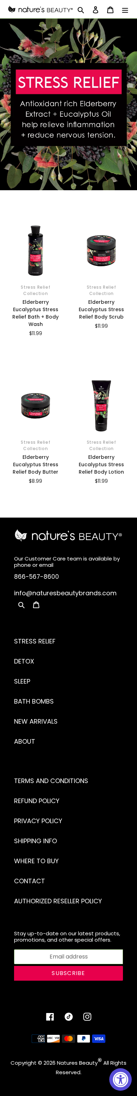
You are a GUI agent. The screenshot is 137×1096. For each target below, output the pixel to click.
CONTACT (29, 881)
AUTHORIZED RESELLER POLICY (58, 901)
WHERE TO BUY (36, 861)
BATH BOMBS (34, 701)
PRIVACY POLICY (38, 820)
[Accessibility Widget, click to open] (120, 1079)
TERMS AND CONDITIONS (51, 780)
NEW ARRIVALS (36, 721)
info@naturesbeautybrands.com (65, 593)
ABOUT (24, 741)
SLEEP (22, 681)
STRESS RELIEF (35, 641)
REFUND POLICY (36, 800)
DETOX (24, 661)
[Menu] (125, 9)
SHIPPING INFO (35, 841)
